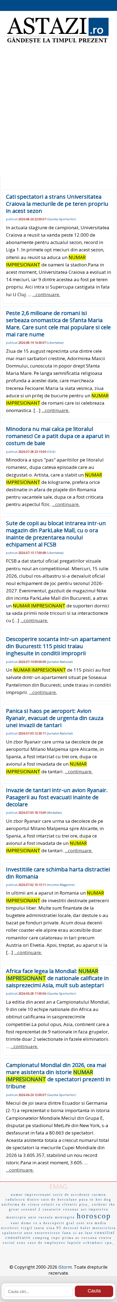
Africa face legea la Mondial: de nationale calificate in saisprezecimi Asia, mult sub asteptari (57, 978)
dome (26, 1223)
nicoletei (10, 1228)
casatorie (52, 1209)
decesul (71, 1228)
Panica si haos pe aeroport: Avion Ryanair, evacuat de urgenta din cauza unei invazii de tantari (54, 718)
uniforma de (14, 1204)
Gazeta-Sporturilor (61, 219)
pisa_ (84, 1204)
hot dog (103, 1199)
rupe (55, 1238)
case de (35, 1243)
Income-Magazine (61, 885)
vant (15, 1223)
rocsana (89, 1238)
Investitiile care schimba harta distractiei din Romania (58, 873)
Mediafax (54, 812)
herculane (67, 1199)
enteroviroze (47, 1233)
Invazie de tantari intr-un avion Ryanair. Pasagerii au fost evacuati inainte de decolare (57, 797)
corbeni (99, 1204)
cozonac (71, 1209)
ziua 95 (54, 1228)
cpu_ (110, 1243)
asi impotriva (94, 1209)
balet (86, 1228)
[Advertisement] (58, 110)
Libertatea (55, 342)
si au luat (83, 1233)
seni (80, 1223)
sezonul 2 (31, 1209)
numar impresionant (31, 1195)
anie (32, 1217)
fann (66, 1233)
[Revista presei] (57, 42)
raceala (46, 1217)
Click (51, 451)
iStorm (65, 1267)
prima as (71, 1238)
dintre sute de (41, 1199)
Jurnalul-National (60, 662)
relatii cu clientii (59, 1204)
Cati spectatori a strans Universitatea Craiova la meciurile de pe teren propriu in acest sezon (57, 203)
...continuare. (46, 294)
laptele (74, 1243)
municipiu (16, 1217)
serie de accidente (71, 1195)
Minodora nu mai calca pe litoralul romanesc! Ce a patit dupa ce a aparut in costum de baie (58, 436)
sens (21, 1243)
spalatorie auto (17, 1233)
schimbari (93, 1243)
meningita (65, 1217)
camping (41, 1238)
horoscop (94, 1216)
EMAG (58, 1186)
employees (55, 1243)
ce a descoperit (48, 1223)
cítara (34, 1204)
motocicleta (104, 1228)
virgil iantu (33, 1228)
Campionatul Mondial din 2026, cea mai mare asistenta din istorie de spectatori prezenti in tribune (58, 1075)
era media (96, 1223)
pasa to (86, 1199)
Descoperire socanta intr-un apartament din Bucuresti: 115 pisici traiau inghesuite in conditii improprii (58, 646)
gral (70, 1223)
